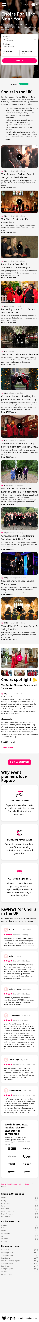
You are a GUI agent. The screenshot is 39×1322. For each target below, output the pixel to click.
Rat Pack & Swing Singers (10, 1261)
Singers (27, 1184)
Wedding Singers (7, 1252)
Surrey (3, 1201)
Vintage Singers (7, 1269)
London (4, 1198)
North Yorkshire (7, 1214)
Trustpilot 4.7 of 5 (27, 1318)
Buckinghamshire (7, 1211)
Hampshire (5, 1209)
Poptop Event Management (11, 1184)
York (2, 1236)
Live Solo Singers (7, 1250)
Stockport (4, 1239)
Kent (3, 1206)
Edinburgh (5, 1241)
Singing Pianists (7, 1263)
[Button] (19, 157)
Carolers (4, 1271)
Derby (3, 1231)
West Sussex (5, 1203)
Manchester (5, 1217)
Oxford (3, 1228)
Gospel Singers (6, 1274)
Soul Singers (5, 1266)
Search (25, 4)
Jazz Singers (5, 1258)
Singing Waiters (7, 1255)
